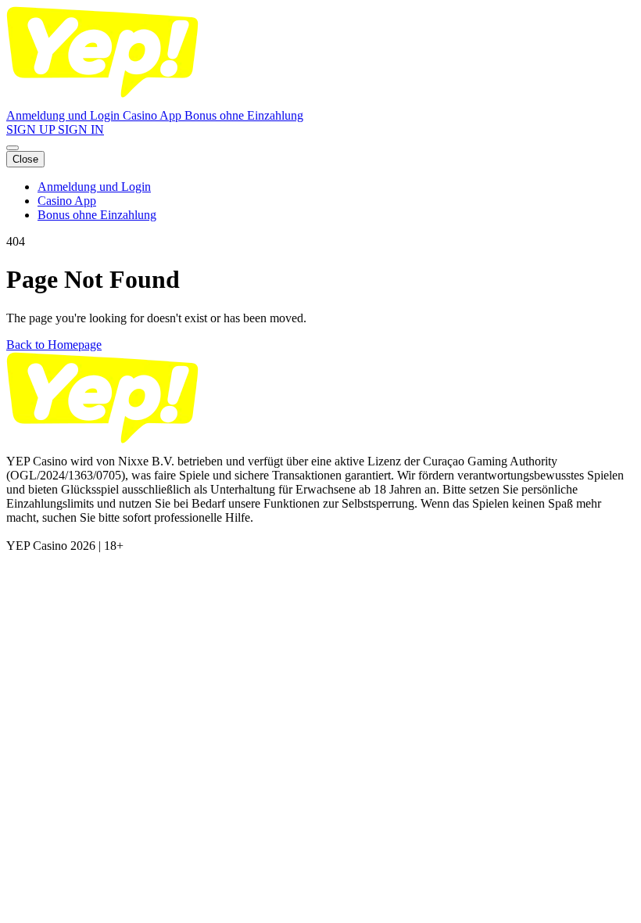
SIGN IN (81, 129)
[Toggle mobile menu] (12, 147)
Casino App (153, 115)
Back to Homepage (54, 344)
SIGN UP (32, 129)
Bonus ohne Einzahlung (243, 115)
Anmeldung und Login (64, 115)
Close (25, 159)
